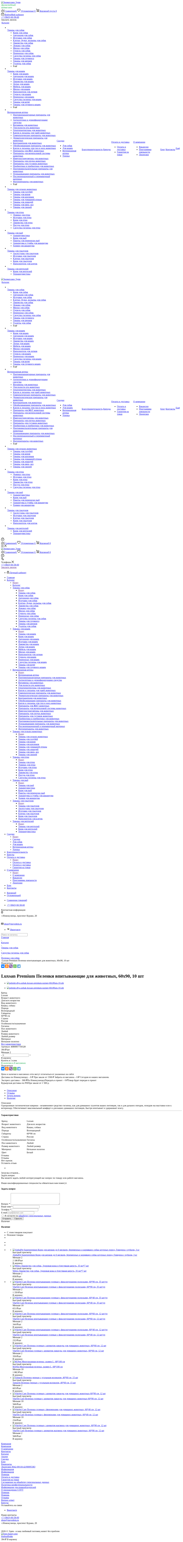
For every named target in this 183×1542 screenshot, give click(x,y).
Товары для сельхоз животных (33, 736)
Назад (15, 582)
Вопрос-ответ (7, 1500)
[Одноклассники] (7, 966)
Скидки (16, 839)
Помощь (5, 1474)
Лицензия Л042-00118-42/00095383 (18, 1467)
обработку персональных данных (35, 1216)
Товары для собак (26, 593)
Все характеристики (11, 1044)
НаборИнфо (7, 1536)
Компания (6, 1443)
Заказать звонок (9, 567)
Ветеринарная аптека (28, 675)
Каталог (16, 585)
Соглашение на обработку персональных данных (25, 1482)
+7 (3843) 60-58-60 (10, 17)
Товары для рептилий (28, 826)
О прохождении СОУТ (12, 1490)
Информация (7, 1469)
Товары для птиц (26, 762)
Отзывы (5, 1497)
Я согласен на (28, 1216)
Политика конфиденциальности (16, 1485)
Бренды (5, 1503)
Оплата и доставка (22, 862)
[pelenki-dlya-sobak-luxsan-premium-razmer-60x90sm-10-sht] (35, 983)
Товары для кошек (27, 634)
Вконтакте (15, 929)
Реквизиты (6, 1464)
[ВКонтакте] (3, 966)
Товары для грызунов (28, 806)
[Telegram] (19, 966)
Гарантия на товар (10, 1479)
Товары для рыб (26, 785)
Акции (4, 1456)
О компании (19, 875)
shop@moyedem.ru (13, 924)
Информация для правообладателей (18, 1487)
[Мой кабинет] (2, 539)
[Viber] (11, 966)
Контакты (6, 1451)
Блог (3, 1461)
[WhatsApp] (15, 966)
